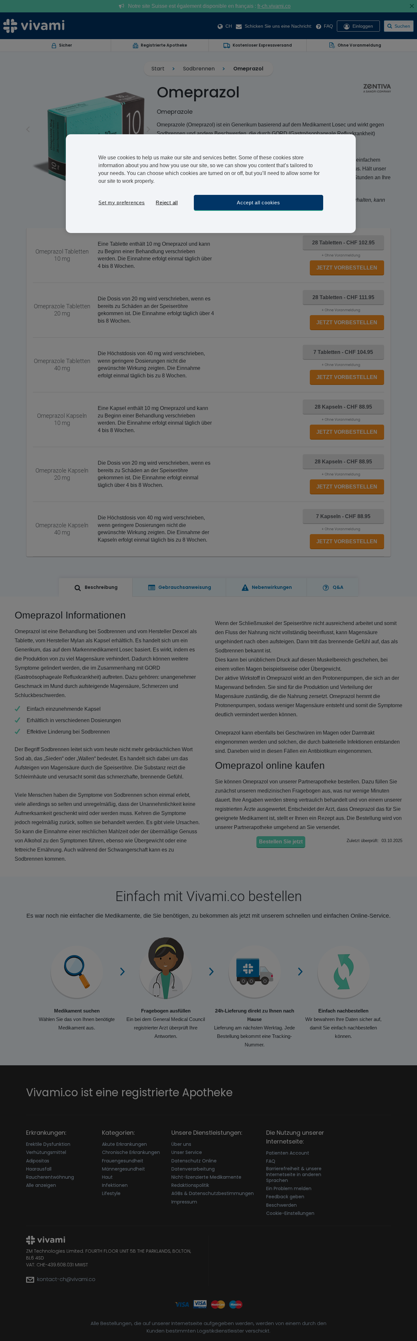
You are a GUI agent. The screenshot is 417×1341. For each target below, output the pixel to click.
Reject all (167, 202)
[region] (211, 183)
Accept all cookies (258, 202)
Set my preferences (121, 202)
